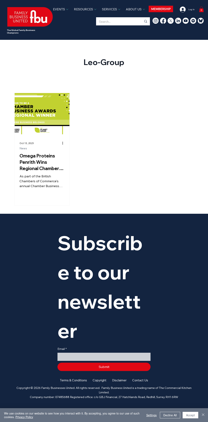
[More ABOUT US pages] (144, 9)
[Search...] (145, 21)
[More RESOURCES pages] (95, 9)
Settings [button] (151, 415)
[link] (201, 9)
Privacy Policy (24, 417)
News (23, 148)
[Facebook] (163, 21)
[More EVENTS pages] (67, 9)
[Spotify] (193, 21)
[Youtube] (186, 21)
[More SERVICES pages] (119, 9)
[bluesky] (201, 21)
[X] (171, 21)
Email (62, 349)
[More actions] (64, 143)
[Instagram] (156, 21)
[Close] (203, 415)
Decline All (170, 415)
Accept (190, 415)
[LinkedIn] (178, 21)
